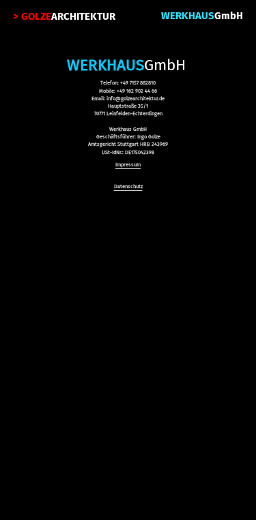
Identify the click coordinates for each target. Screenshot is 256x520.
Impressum (128, 165)
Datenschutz (128, 186)
